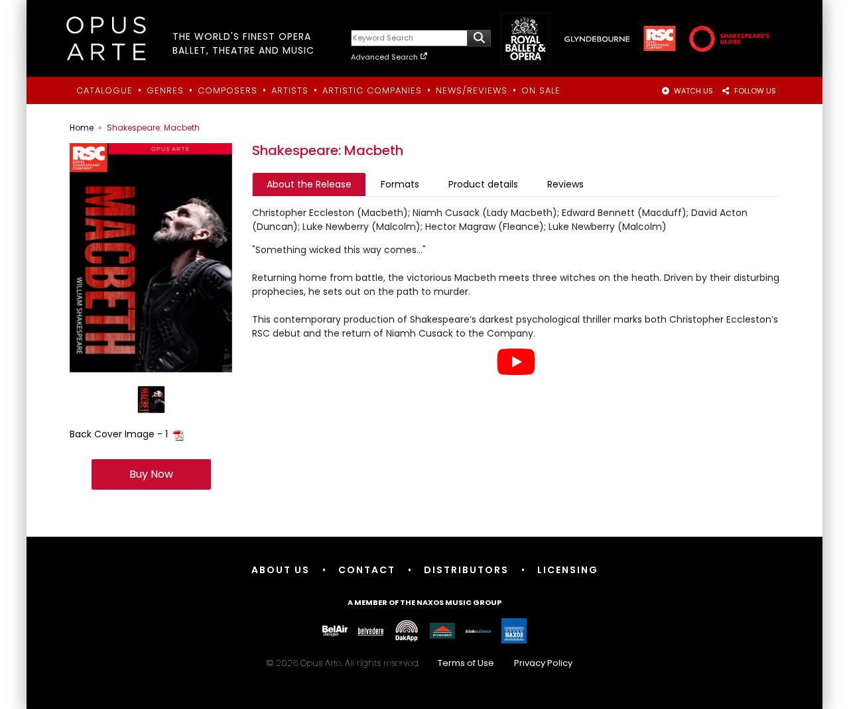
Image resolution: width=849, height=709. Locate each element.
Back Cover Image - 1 (119, 434)
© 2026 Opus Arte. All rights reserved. (419, 663)
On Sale (540, 90)
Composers (227, 90)
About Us (280, 569)
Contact (366, 569)
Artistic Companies (372, 90)
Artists (289, 90)
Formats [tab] (400, 184)
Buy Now (151, 474)
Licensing (567, 569)
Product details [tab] (483, 184)
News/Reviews (471, 90)
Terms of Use (466, 663)
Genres (165, 90)
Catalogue (104, 90)
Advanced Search (385, 57)
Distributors (466, 569)
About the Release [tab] (309, 184)
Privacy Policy (543, 663)
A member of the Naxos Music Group (424, 602)
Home (82, 127)
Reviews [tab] (565, 184)
